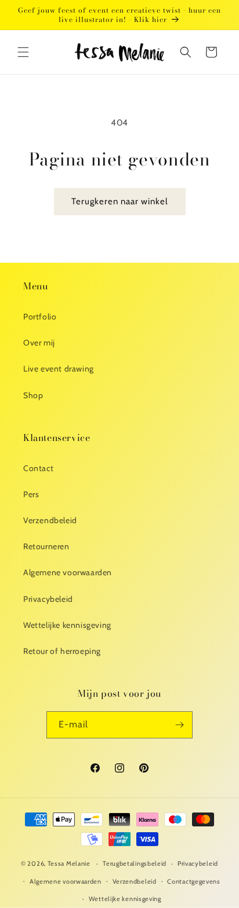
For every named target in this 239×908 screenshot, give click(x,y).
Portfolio (39, 316)
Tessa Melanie (69, 863)
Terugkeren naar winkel (119, 201)
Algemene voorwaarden (67, 572)
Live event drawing (58, 368)
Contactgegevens (193, 881)
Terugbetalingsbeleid (134, 863)
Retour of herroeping (62, 651)
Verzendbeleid (50, 520)
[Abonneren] (179, 724)
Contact (38, 468)
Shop (33, 395)
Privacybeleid (48, 599)
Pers (31, 494)
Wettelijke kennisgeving (67, 625)
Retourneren (46, 546)
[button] (23, 52)
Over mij (39, 342)
